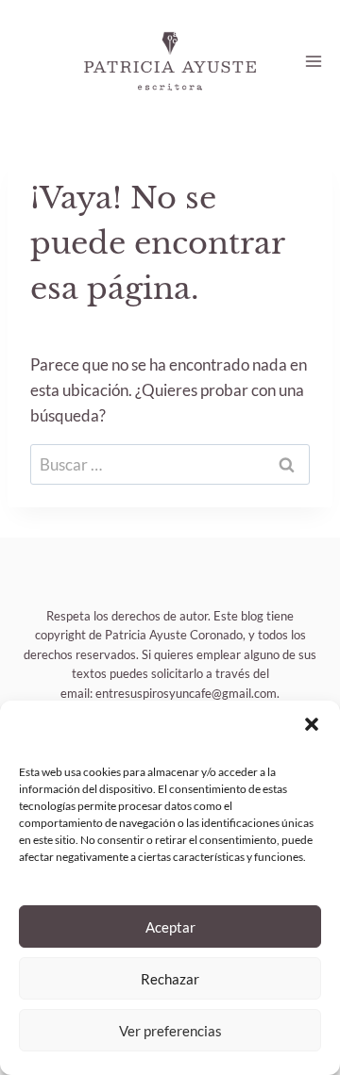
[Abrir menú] (313, 60)
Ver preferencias (170, 1030)
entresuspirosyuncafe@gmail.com (186, 693)
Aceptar (170, 926)
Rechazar (170, 978)
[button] (311, 724)
